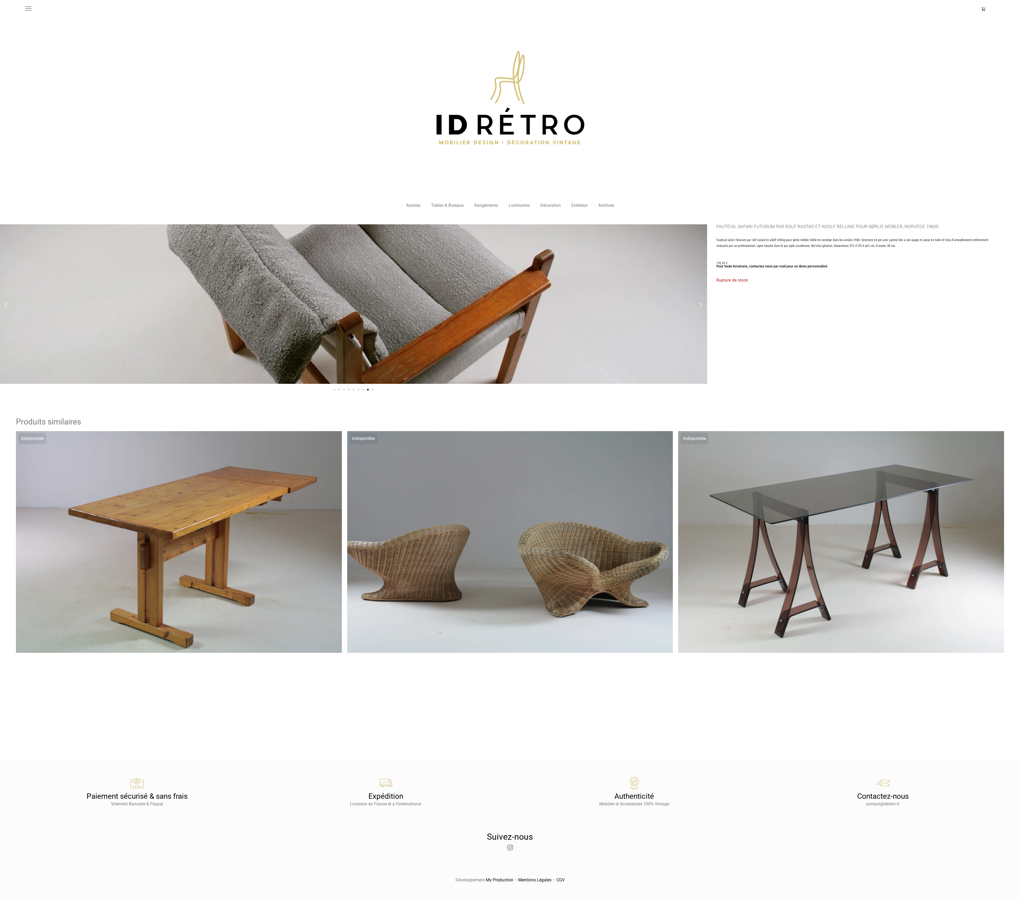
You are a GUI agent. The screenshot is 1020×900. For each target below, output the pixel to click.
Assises (413, 205)
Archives (606, 205)
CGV (560, 879)
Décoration (550, 205)
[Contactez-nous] (883, 783)
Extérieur (579, 205)
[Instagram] (510, 847)
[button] (6, 305)
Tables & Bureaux (447, 205)
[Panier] (983, 9)
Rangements (486, 205)
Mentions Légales (534, 879)
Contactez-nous (883, 796)
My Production (499, 879)
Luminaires (519, 205)
